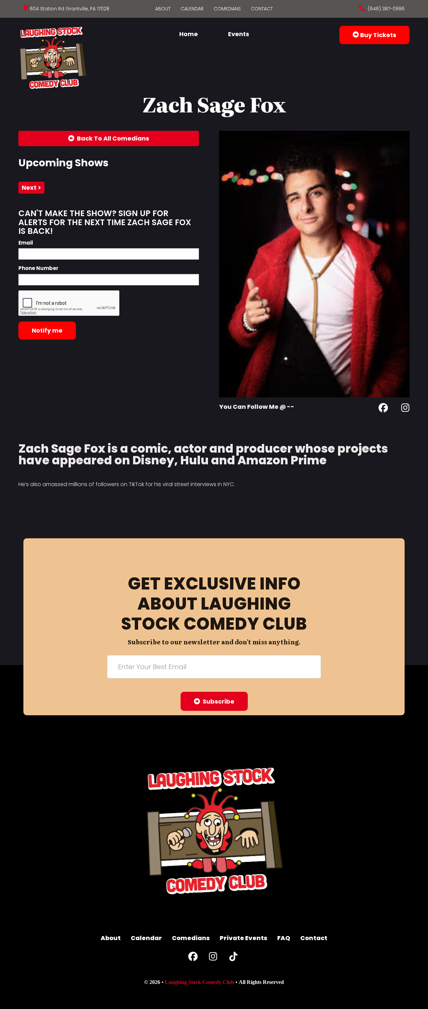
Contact (262, 8)
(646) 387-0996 (385, 8)
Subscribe (217, 701)
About (163, 8)
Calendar (192, 8)
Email (25, 242)
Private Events (243, 938)
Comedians (227, 8)
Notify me (47, 330)
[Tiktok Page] (233, 957)
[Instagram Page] (405, 409)
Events (238, 34)
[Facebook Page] (383, 409)
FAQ (283, 938)
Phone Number (38, 268)
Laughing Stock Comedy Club (199, 982)
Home (188, 34)
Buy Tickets (377, 35)
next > (31, 187)
